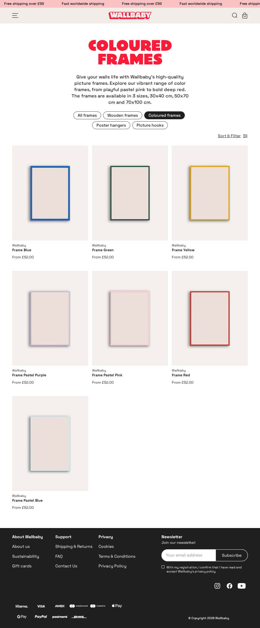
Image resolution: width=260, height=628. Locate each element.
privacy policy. (205, 571)
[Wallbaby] (130, 15)
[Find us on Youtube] (242, 586)
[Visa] (41, 606)
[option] (87, 115)
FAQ (59, 556)
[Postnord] (59, 617)
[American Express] (60, 606)
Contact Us (66, 566)
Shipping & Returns (73, 546)
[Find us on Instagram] (217, 586)
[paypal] (40, 617)
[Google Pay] (22, 617)
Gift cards (21, 566)
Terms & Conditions (117, 556)
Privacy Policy (112, 566)
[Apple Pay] (117, 606)
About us (21, 546)
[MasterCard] (79, 606)
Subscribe (231, 555)
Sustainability (25, 556)
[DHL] (79, 617)
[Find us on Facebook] (229, 586)
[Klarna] (21, 606)
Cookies (106, 546)
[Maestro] (98, 606)
